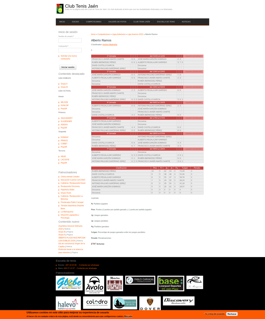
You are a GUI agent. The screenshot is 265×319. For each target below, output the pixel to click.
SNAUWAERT (67, 118)
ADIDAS (64, 124)
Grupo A (64, 84)
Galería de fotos (117, 22)
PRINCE (64, 140)
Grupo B (64, 87)
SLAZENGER (66, 121)
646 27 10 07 (69, 268)
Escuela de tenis (166, 22)
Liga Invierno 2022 (135, 34)
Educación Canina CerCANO (73, 180)
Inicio (62, 22)
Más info (128, 316)
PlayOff (64, 109)
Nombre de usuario (66, 36)
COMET (64, 144)
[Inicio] (60, 13)
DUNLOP (65, 105)
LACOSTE (65, 160)
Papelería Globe (67, 190)
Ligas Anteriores (119, 34)
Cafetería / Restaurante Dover (73, 183)
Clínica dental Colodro (70, 177)
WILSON (64, 102)
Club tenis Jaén (141, 22)
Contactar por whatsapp (89, 265)
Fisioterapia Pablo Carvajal (72, 202)
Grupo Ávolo (66, 193)
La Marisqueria (67, 212)
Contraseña (63, 46)
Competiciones (93, 22)
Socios (75, 22)
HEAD (63, 156)
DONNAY (65, 137)
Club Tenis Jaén (81, 6)
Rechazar (232, 314)
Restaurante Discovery (70, 186)
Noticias (186, 22)
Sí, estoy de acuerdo (215, 314)
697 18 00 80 (71, 265)
